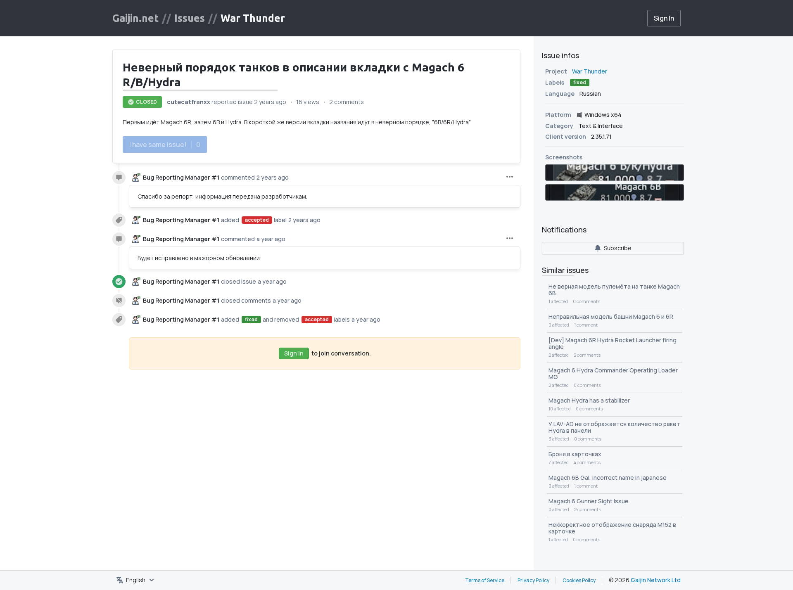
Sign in (294, 353)
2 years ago (270, 102)
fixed (251, 319)
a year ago (270, 239)
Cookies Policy (579, 580)
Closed (146, 101)
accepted (257, 219)
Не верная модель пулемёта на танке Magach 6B (614, 289)
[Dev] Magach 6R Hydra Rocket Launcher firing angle (612, 343)
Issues (189, 18)
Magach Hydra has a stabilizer (589, 400)
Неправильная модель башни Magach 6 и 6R (610, 316)
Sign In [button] (664, 18)
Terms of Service (484, 580)
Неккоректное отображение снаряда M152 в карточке (612, 528)
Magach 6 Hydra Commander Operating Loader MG (613, 373)
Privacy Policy (533, 580)
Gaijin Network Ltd (656, 580)
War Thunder (253, 18)
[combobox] (135, 580)
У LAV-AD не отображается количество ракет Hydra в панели (614, 427)
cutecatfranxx (188, 102)
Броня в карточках (574, 454)
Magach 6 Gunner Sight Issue (588, 501)
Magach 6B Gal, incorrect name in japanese (607, 477)
